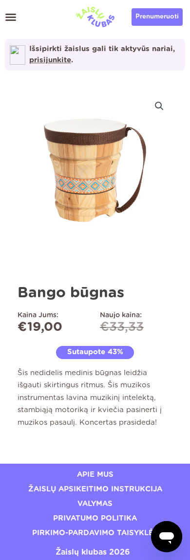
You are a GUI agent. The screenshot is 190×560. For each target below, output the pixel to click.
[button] (10, 17)
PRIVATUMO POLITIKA (95, 518)
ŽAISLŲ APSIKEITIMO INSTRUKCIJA (95, 489)
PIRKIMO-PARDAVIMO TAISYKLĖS (95, 533)
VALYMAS (95, 503)
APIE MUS (95, 474)
